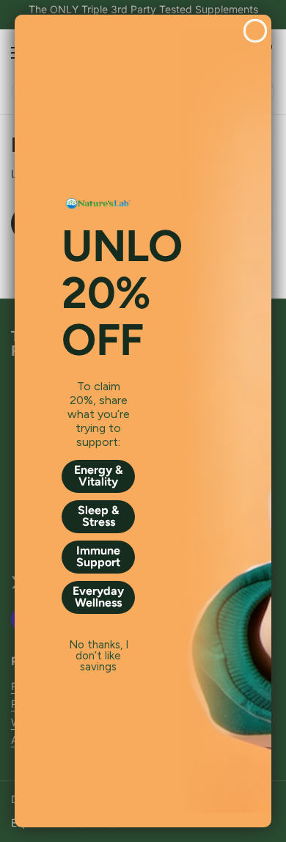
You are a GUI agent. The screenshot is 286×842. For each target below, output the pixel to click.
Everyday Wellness (98, 596)
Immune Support (98, 556)
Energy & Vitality (98, 475)
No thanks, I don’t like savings (98, 645)
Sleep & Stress (98, 516)
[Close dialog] (255, 31)
